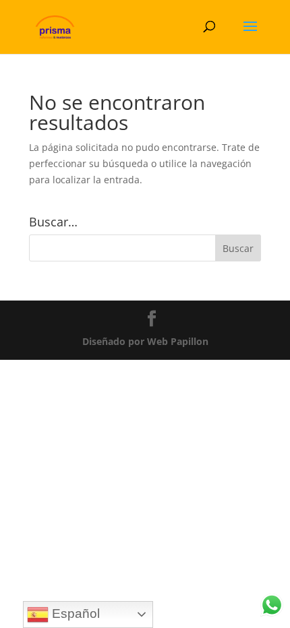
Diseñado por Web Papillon (145, 341)
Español (74, 613)
